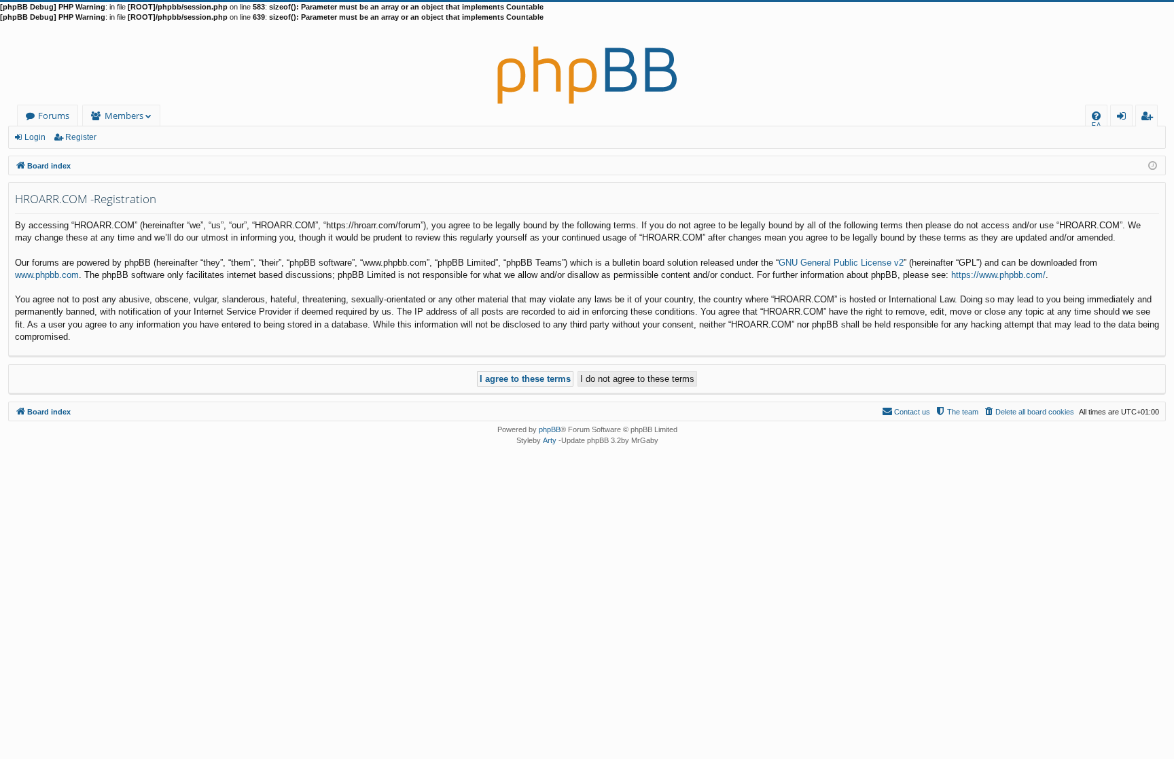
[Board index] (587, 64)
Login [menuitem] (1124, 117)
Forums (53, 115)
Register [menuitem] (1149, 117)
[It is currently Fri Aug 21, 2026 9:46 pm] (1152, 165)
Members (124, 115)
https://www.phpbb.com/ (998, 275)
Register (80, 137)
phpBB (550, 429)
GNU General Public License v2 (841, 263)
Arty (549, 440)
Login (35, 137)
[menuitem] (1096, 115)
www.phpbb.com (47, 275)
